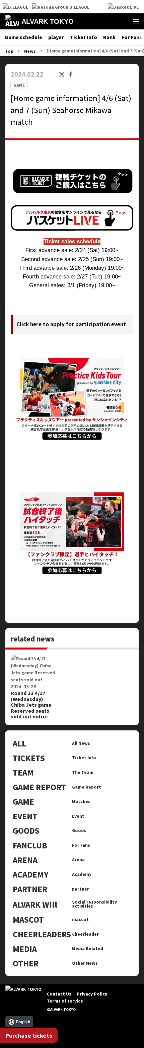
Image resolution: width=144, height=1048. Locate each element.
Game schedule (23, 37)
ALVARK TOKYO (47, 21)
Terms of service (65, 1001)
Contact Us (59, 994)
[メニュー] (136, 21)
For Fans (132, 37)
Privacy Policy (92, 994)
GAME (19, 85)
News (30, 51)
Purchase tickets (28, 1035)
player (56, 37)
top (9, 51)
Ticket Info (83, 37)
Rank (109, 37)
